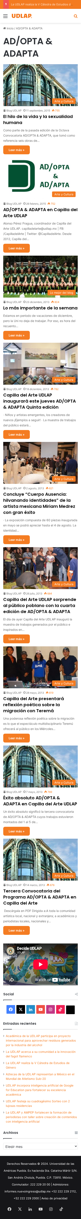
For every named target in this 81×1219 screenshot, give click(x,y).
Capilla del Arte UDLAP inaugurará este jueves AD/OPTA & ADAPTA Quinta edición (39, 401)
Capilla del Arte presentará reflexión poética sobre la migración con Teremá (33, 705)
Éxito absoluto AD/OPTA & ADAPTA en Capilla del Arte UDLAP (40, 801)
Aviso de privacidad (54, 1198)
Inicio (10, 28)
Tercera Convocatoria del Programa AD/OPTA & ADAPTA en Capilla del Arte (39, 897)
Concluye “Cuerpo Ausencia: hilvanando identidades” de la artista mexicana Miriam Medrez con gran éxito (39, 503)
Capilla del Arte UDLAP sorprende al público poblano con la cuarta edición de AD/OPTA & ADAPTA (39, 605)
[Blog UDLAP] (21, 16)
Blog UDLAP (14, 110)
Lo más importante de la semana (40, 308)
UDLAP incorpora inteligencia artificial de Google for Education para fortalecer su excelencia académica (39, 1090)
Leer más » (16, 150)
